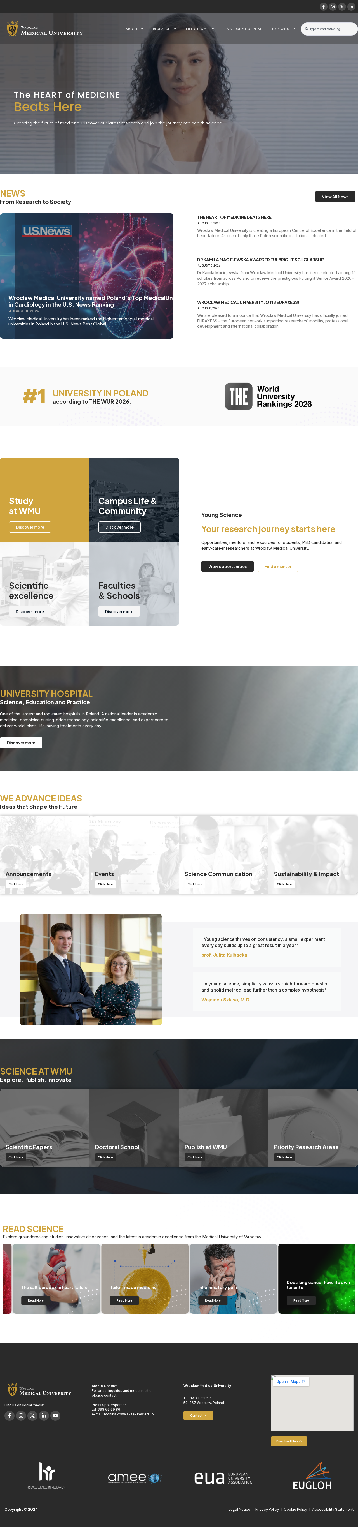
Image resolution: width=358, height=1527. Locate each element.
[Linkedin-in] (351, 7)
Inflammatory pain (207, 1287)
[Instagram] (333, 7)
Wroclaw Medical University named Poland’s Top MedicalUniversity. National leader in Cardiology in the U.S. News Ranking (123, 301)
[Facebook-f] (324, 7)
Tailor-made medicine (123, 1287)
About (132, 29)
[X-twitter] (342, 7)
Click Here (15, 884)
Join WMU (280, 29)
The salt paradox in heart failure (44, 1287)
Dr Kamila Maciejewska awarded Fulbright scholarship (260, 259)
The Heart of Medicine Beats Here (234, 217)
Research (162, 29)
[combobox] (329, 29)
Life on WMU (197, 29)
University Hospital (243, 29)
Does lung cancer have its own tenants (308, 1284)
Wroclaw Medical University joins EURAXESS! (248, 302)
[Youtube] (55, 1416)
